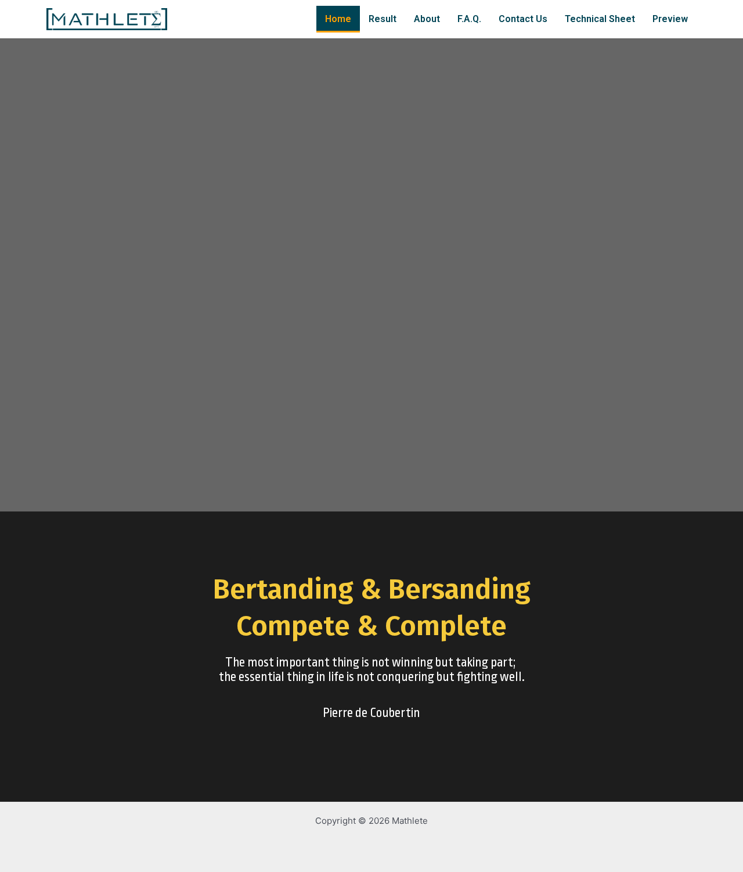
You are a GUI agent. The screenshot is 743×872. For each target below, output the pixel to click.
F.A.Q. (469, 18)
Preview (670, 18)
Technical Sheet (600, 18)
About (427, 18)
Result (382, 18)
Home (338, 18)
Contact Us (523, 18)
